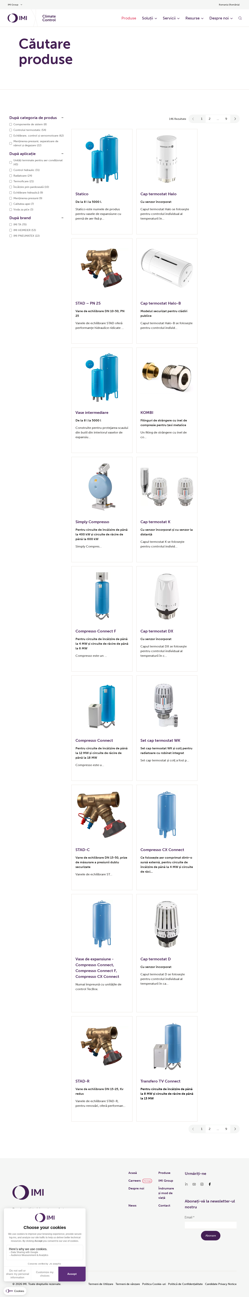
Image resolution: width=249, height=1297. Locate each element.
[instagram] (201, 1184)
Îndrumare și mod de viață (166, 1193)
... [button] (218, 119)
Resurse (192, 18)
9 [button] (226, 119)
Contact (164, 1205)
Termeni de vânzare (128, 1284)
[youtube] (194, 1184)
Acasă (132, 1173)
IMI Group (165, 1180)
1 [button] (202, 119)
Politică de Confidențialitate (185, 1284)
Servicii (169, 18)
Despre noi (219, 18)
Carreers (134, 1180)
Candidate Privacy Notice (221, 1284)
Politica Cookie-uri (154, 1284)
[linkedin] (186, 1184)
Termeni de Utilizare (100, 1284)
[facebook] (209, 1184)
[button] (193, 118)
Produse (128, 18)
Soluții (147, 18)
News (132, 1205)
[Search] (240, 18)
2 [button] (209, 119)
